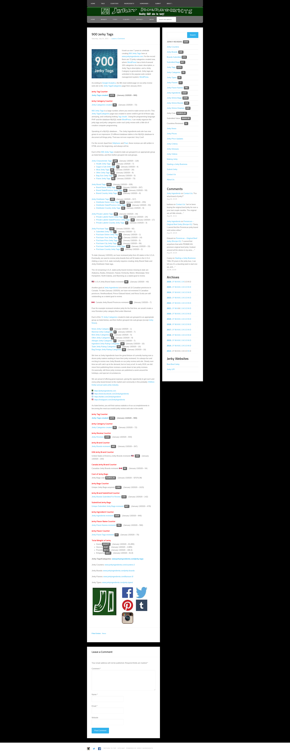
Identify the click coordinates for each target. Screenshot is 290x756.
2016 (169, 335)
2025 (169, 287)
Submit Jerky (172, 169)
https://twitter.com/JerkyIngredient (107, 397)
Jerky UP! (171, 369)
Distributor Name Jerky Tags (107, 202)
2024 (169, 292)
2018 (169, 324)
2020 (169, 314)
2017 (169, 330)
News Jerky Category (100, 329)
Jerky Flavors (172, 83)
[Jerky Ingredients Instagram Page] (183, 2)
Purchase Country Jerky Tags (108, 249)
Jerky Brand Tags (99, 184)
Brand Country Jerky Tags (106, 193)
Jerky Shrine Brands (175, 103)
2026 (169, 282)
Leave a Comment (118, 38)
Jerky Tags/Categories (112, 86)
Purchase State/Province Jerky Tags (110, 246)
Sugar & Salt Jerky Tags (105, 167)
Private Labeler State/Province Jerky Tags (113, 220)
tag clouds (123, 117)
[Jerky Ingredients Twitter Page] (177, 2)
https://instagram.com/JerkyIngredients (109, 400)
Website (95, 718)
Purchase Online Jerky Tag (107, 235)
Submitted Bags (173, 62)
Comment (96, 669)
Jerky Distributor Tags (100, 199)
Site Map (121, 748)
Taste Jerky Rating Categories (104, 347)
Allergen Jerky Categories (102, 341)
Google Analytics (109, 83)
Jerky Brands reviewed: (101, 446)
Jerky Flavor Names (175, 88)
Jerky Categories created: (102, 105)
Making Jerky (172, 159)
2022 (169, 303)
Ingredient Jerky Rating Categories (106, 344)
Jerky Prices (172, 134)
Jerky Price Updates (175, 139)
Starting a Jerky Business (177, 164)
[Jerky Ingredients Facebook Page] (180, 2)
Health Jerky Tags (103, 164)
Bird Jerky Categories (100, 335)
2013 (169, 351)
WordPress (131, 62)
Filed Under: (96, 633)
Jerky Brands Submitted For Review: (106, 497)
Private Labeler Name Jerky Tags (109, 217)
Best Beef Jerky (173, 364)
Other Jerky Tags (103, 173)
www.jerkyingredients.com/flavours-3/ (118, 577)
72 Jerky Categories (109, 317)
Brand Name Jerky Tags (105, 187)
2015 (169, 340)
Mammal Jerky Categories (102, 332)
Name (95, 694)
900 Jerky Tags (135, 53)
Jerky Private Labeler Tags (102, 214)
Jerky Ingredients (145, 11)
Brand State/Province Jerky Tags (109, 190)
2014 (169, 346)
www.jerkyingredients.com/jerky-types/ (117, 582)
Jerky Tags (171, 67)
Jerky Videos (172, 154)
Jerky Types (171, 77)
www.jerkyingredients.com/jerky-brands (119, 571)
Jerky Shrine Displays (175, 108)
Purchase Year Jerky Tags (106, 237)
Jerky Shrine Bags (174, 98)
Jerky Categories (173, 72)
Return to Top (110, 748)
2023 (169, 298)
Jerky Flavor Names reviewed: (104, 525)
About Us (170, 180)
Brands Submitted (174, 57)
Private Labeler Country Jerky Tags (110, 223)
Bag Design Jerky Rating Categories (106, 350)
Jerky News (171, 128)
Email (94, 706)
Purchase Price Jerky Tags (107, 240)
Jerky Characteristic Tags (102, 161)
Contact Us (171, 174)
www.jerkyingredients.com (132, 56)
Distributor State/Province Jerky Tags (111, 205)
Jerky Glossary (173, 149)
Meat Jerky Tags (102, 170)
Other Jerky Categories (101, 338)
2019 (169, 319)
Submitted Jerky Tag (104, 232)
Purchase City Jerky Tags (106, 243)
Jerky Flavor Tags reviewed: (103, 535)
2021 (169, 308)
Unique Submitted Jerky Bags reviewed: (108, 506)
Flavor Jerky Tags (103, 179)
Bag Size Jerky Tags (104, 176)
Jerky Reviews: (98, 437)
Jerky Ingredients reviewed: (103, 516)
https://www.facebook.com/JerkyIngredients (111, 394)
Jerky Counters (173, 47)
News (104, 633)
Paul (126, 143)
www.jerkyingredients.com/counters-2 (120, 565)
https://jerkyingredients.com (105, 391)
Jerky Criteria (172, 144)
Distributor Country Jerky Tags (108, 208)
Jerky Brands (172, 52)
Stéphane (116, 143)
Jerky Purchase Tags (100, 229)
